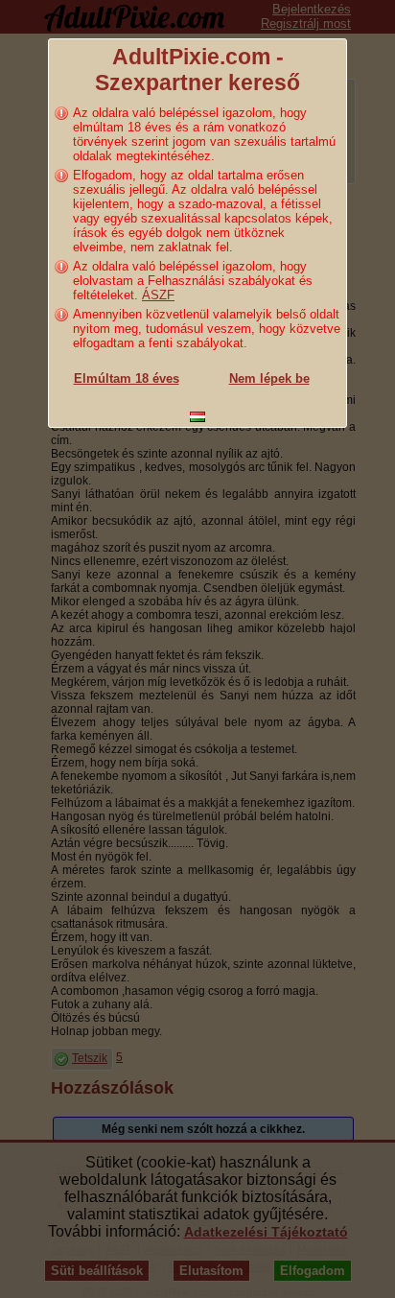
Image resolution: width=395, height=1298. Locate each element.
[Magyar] (197, 417)
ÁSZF (158, 295)
